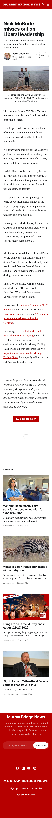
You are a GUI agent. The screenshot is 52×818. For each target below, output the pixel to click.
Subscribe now (26, 418)
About (25, 788)
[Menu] (47, 4)
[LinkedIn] (23, 768)
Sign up (14, 788)
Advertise (37, 788)
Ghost (32, 794)
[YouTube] (28, 768)
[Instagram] (34, 768)
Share (41, 56)
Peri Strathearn (20, 53)
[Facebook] (17, 768)
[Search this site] (43, 4)
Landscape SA (11, 314)
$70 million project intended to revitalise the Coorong (25, 318)
